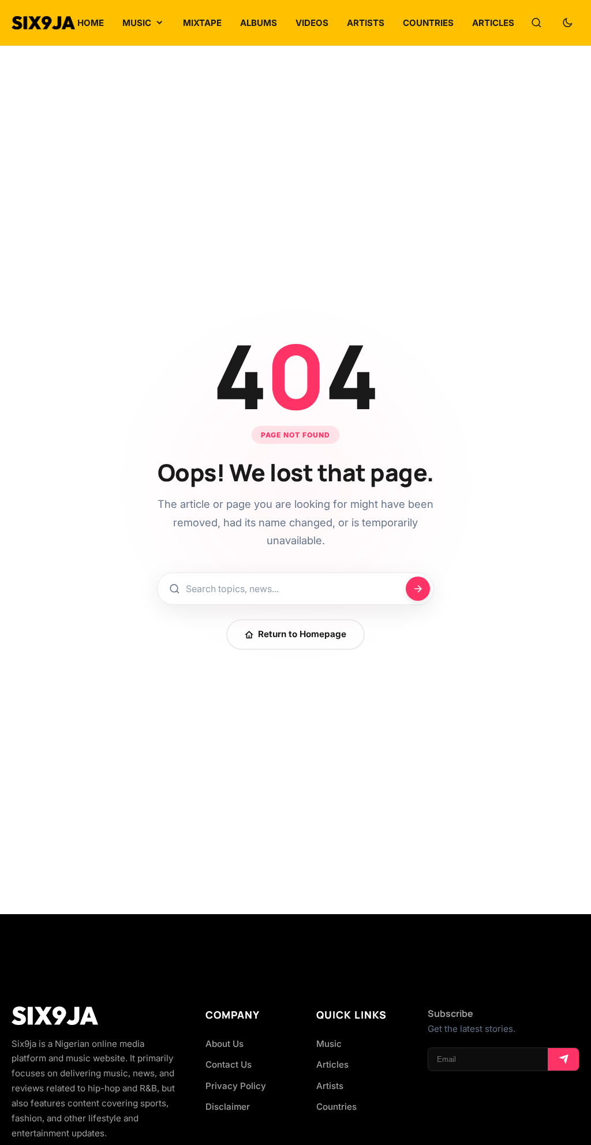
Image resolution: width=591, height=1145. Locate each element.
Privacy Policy (235, 1085)
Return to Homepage (302, 633)
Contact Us (228, 1064)
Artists (329, 1085)
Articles (332, 1064)
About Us (224, 1043)
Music (329, 1043)
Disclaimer (227, 1106)
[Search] (536, 23)
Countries (336, 1106)
